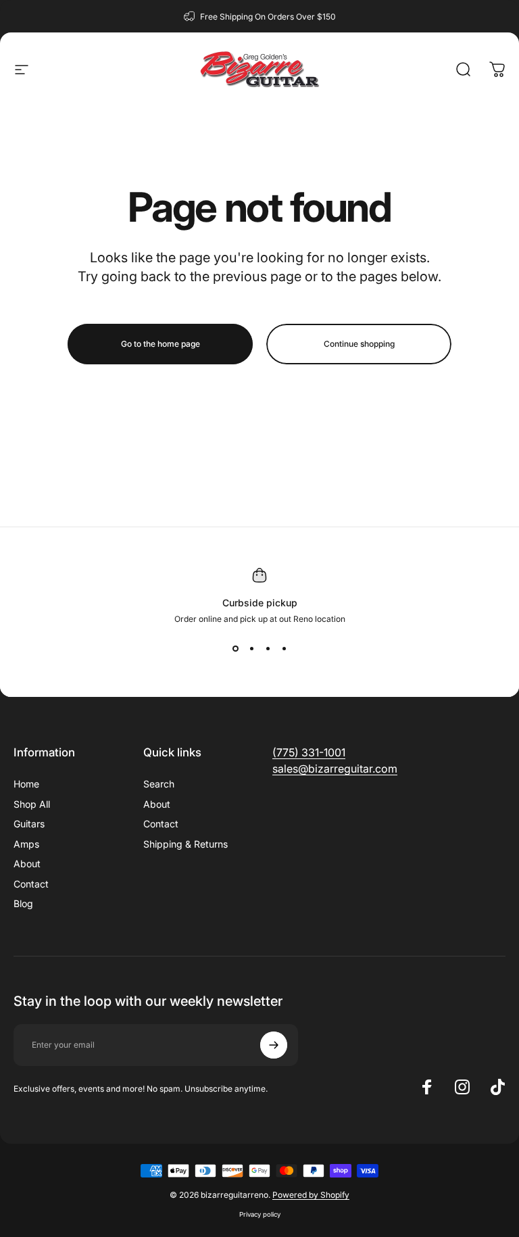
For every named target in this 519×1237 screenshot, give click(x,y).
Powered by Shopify (310, 1195)
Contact (31, 884)
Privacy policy (259, 1214)
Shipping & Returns (185, 844)
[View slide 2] (251, 648)
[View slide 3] (268, 648)
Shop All (32, 804)
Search (158, 784)
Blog (23, 903)
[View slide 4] (284, 648)
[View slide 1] (235, 648)
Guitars (29, 823)
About (27, 863)
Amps (26, 844)
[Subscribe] (273, 1045)
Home (26, 784)
